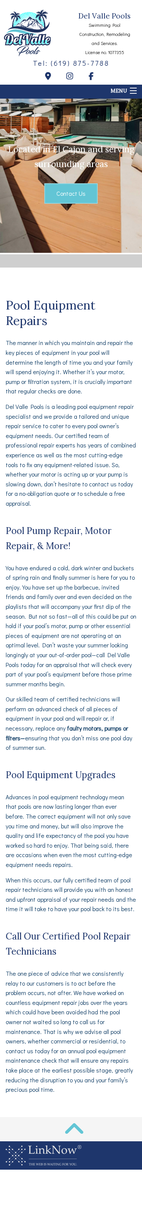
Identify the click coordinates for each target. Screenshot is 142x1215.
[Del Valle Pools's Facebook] (93, 76)
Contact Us (71, 193)
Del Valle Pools (104, 16)
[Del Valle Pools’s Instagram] (71, 76)
